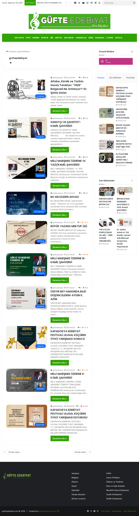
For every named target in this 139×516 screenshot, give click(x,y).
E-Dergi (109, 38)
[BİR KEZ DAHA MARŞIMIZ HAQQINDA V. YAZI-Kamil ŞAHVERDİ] (125, 191)
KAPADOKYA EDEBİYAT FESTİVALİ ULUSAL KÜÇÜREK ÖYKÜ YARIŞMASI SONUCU (68, 335)
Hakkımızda (116, 511)
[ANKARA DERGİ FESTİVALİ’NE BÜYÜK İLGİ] (107, 191)
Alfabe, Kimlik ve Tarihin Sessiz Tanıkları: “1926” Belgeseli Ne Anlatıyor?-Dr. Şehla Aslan (68, 87)
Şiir (51, 38)
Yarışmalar (81, 38)
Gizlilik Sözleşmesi (114, 499)
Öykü (28, 38)
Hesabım (75, 473)
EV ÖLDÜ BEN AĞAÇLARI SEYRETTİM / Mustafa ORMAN (124, 158)
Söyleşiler (69, 38)
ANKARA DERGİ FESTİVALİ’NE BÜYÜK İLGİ (106, 201)
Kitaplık (44, 38)
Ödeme (75, 482)
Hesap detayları (78, 494)
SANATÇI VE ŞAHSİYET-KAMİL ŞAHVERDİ (65, 124)
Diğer (90, 38)
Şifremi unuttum (79, 499)
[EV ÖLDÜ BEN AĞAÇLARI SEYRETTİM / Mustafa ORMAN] (106, 158)
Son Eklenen (115, 77)
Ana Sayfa (19, 38)
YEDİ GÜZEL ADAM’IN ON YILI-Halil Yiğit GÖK (124, 144)
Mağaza (75, 477)
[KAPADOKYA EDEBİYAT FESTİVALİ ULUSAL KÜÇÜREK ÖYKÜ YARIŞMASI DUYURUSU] (106, 91)
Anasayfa (12, 51)
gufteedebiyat (18, 58)
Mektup (58, 38)
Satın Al (118, 38)
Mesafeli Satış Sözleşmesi (117, 490)
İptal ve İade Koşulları (115, 486)
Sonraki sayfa (80, 452)
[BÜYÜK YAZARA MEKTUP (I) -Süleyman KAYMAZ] (106, 129)
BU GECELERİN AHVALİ (64, 197)
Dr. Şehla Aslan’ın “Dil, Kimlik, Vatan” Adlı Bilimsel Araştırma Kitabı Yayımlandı (124, 238)
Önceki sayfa (14, 452)
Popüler (101, 77)
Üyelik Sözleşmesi (114, 494)
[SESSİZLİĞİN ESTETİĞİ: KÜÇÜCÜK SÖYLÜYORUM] (106, 113)
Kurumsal (100, 38)
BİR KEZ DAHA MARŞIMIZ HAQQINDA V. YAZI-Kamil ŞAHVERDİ (63, 3)
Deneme (35, 38)
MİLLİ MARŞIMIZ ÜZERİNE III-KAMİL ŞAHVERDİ (68, 260)
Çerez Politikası (113, 477)
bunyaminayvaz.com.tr (48, 511)
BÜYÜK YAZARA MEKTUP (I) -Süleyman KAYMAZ (123, 129)
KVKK (108, 473)
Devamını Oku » (60, 111)
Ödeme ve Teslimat (114, 482)
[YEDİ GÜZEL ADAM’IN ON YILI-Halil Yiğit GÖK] (106, 145)
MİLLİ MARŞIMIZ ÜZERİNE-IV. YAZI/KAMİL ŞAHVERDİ (68, 163)
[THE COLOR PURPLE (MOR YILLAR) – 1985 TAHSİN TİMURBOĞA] (107, 222)
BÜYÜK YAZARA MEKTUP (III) (68, 226)
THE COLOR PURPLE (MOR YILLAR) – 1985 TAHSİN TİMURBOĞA (106, 235)
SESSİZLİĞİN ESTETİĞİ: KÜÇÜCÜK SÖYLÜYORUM (122, 113)
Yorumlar (130, 77)
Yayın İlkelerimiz (129, 511)
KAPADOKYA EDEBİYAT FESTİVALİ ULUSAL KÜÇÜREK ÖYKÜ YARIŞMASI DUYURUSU (68, 413)
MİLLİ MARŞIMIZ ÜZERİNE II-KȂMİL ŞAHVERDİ (67, 376)
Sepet (74, 486)
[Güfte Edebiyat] (69, 21)
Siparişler (76, 490)
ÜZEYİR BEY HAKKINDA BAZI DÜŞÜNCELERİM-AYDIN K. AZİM (68, 295)
